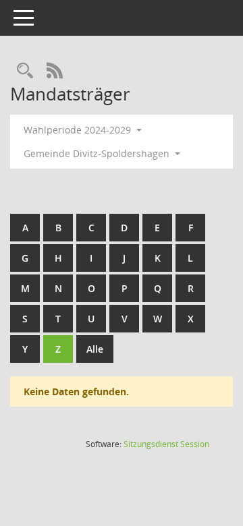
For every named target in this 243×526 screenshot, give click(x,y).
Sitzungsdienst (166, 444)
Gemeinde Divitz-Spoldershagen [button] (98, 153)
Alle (94, 349)
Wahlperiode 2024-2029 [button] (79, 129)
